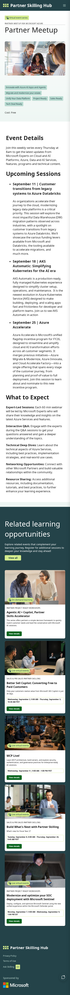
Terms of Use (9, 961)
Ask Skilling (8, 966)
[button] (63, 977)
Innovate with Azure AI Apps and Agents (26, 87)
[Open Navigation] (64, 5)
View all (13, 557)
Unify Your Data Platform (18, 98)
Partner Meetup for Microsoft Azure (24, 23)
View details (14, 633)
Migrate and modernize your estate (23, 93)
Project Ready (40, 98)
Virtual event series (18, 17)
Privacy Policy (9, 955)
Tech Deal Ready (14, 103)
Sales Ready (56, 98)
